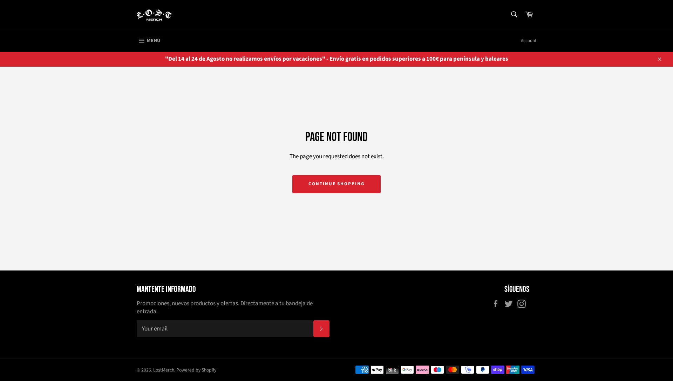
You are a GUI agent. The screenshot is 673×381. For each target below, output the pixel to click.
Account (528, 41)
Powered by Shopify (196, 370)
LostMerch (163, 370)
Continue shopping (336, 184)
